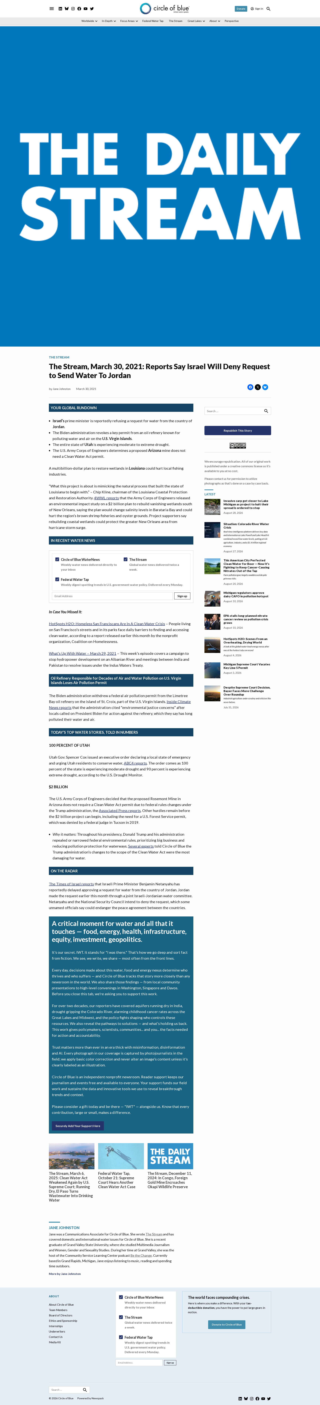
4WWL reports (106, 498)
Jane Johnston (62, 388)
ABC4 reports (135, 763)
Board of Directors (60, 1315)
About (213, 20)
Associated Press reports (120, 810)
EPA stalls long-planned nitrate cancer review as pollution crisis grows (246, 619)
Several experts (141, 846)
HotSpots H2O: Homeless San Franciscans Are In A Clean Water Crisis (107, 623)
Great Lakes (195, 20)
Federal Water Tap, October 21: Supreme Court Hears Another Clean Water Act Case (116, 1180)
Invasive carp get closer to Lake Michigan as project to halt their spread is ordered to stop (246, 504)
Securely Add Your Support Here (78, 1126)
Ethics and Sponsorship (63, 1320)
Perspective (232, 20)
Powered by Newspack (90, 1398)
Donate (241, 8)
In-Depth (107, 20)
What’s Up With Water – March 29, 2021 (82, 653)
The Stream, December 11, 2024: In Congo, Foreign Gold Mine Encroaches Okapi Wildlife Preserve (170, 1180)
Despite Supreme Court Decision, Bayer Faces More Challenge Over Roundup (247, 691)
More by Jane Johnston (65, 1273)
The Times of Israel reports (71, 884)
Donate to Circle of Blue (227, 1324)
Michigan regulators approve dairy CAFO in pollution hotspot (246, 594)
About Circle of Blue (61, 1304)
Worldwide (87, 20)
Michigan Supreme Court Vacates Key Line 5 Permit (247, 665)
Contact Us (56, 1336)
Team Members (58, 1310)
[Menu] (51, 9)
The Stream (175, 20)
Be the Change (141, 1255)
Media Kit (55, 1342)
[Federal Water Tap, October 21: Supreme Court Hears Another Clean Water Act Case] (121, 1156)
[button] (121, 576)
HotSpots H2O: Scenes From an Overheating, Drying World (245, 640)
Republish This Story (238, 430)
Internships (56, 1326)
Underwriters (57, 1331)
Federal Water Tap (153, 20)
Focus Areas (127, 20)
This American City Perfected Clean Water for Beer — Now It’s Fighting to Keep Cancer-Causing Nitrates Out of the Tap (246, 565)
